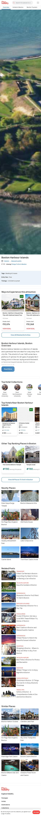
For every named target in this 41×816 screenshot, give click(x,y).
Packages (4, 798)
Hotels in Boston (18, 7)
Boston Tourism (32, 7)
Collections (5, 808)
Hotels (3, 801)
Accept (36, 812)
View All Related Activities (20, 335)
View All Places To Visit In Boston (20, 480)
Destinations (5, 804)
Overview (6, 7)
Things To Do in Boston (19, 264)
